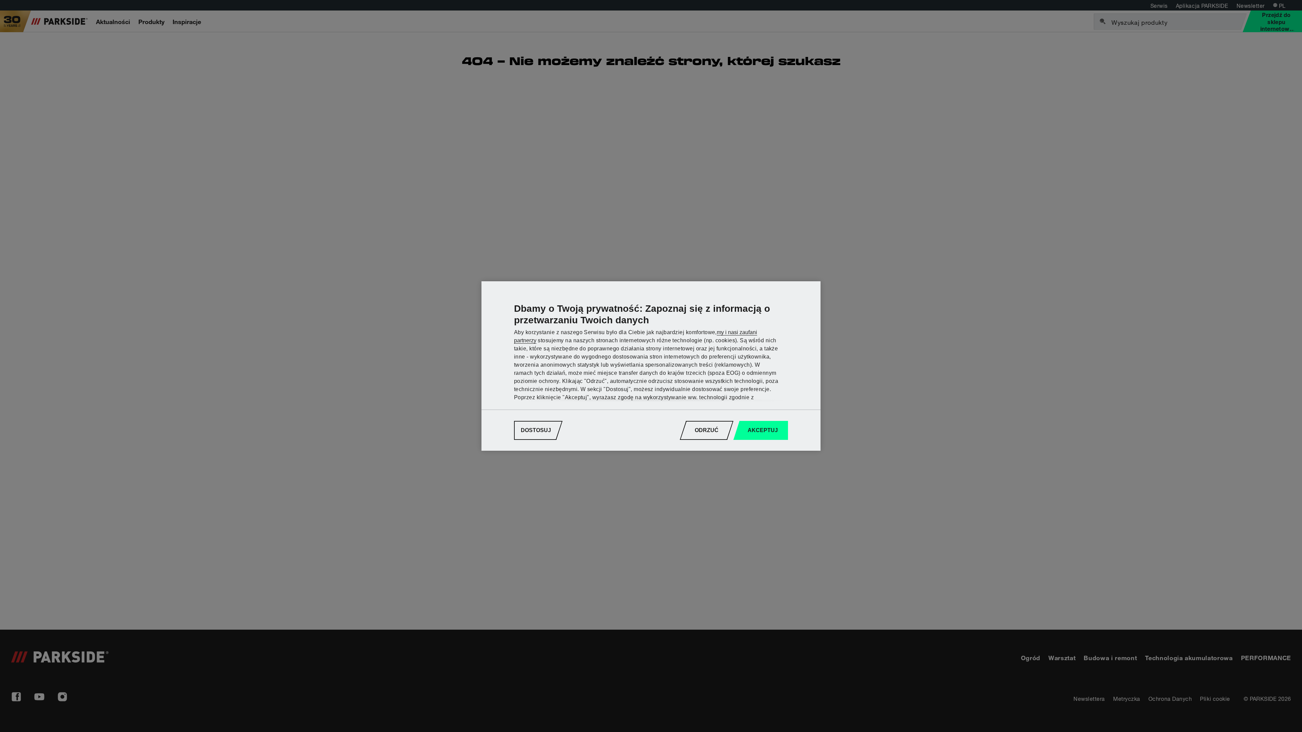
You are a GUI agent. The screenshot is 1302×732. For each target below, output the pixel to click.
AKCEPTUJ (763, 430)
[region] (651, 366)
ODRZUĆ (706, 430)
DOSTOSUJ (536, 430)
